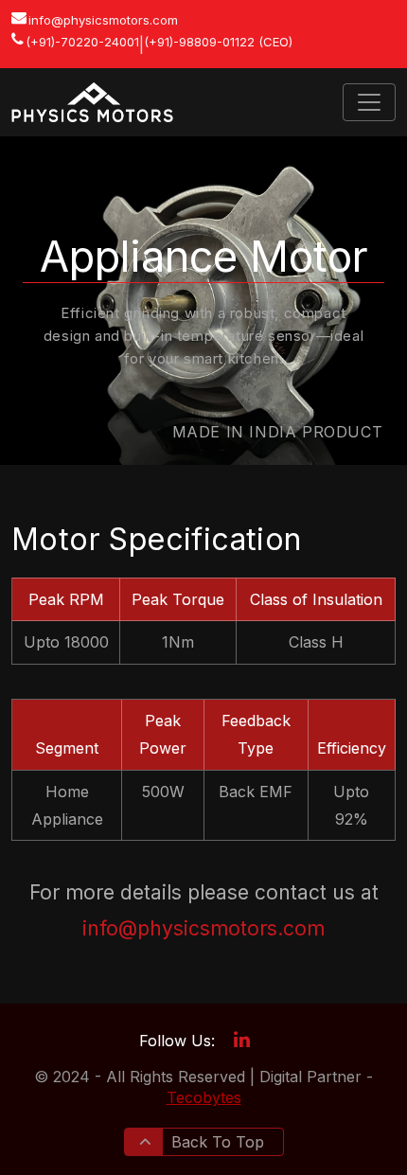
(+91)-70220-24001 (82, 41)
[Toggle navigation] (369, 102)
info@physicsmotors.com (103, 19)
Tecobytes (204, 1097)
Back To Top (215, 1141)
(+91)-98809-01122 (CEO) (218, 41)
